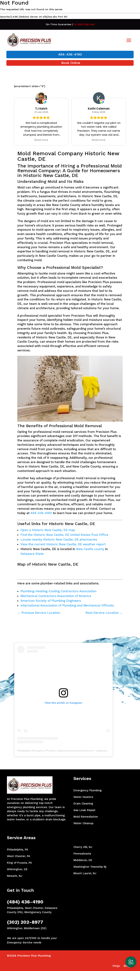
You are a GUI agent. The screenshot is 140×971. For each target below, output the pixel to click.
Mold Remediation (85, 816)
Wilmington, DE (17, 869)
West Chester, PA (18, 856)
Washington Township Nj (89, 866)
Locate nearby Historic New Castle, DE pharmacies (58, 539)
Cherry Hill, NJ (82, 847)
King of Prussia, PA (19, 862)
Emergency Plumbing (87, 790)
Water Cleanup (83, 823)
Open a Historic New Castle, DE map (47, 530)
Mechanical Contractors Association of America (55, 596)
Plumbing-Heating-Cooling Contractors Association (58, 591)
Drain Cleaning (83, 803)
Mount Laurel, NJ (84, 873)
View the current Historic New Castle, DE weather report (63, 544)
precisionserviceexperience (76, 750)
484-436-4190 (70, 54)
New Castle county (90, 549)
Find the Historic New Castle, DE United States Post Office (64, 535)
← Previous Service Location (38, 613)
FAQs (116, 966)
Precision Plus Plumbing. (34, 955)
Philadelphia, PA (17, 849)
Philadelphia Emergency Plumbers (37, 750)
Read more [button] (41, 140)
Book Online (70, 63)
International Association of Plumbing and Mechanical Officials (67, 605)
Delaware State (32, 554)
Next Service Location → (104, 613)
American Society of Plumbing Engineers (50, 600)
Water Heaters (83, 797)
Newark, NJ (14, 875)
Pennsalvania (82, 853)
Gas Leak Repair (84, 810)
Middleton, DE (82, 860)
